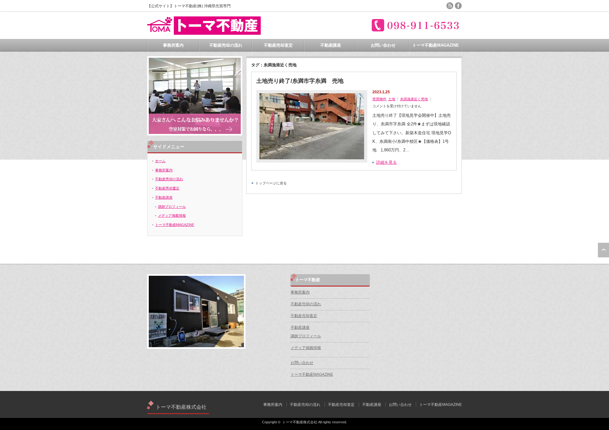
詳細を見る (386, 162)
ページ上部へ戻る (603, 250)
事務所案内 (173, 45)
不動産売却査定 (278, 45)
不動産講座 (330, 45)
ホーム (160, 161)
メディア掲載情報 (172, 215)
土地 (391, 99)
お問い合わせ (383, 45)
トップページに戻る (271, 183)
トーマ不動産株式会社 (181, 407)
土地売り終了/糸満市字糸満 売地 (300, 81)
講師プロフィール (172, 206)
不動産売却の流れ (225, 45)
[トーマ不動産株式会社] (204, 32)
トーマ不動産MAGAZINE (435, 45)
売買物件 (379, 99)
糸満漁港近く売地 (414, 99)
